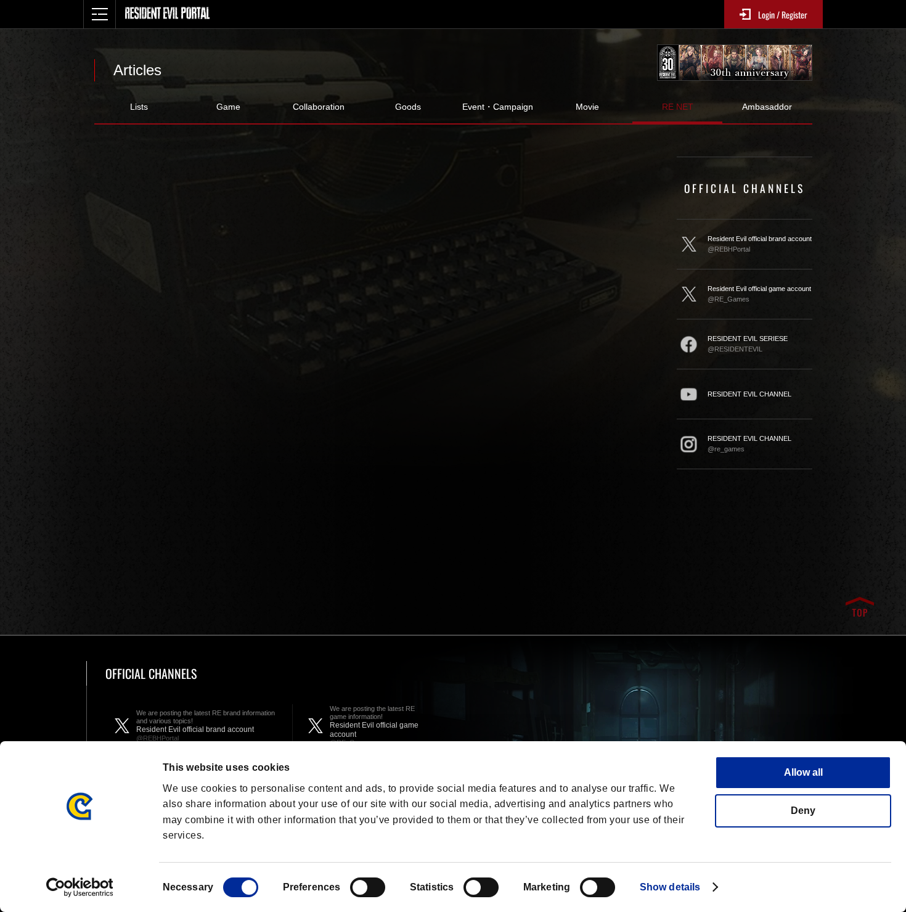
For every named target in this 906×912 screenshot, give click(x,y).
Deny (803, 810)
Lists (139, 107)
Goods (408, 107)
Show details (670, 887)
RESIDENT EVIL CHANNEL (749, 394)
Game (228, 107)
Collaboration (319, 107)
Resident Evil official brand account (760, 244)
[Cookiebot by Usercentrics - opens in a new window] (80, 887)
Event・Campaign (497, 107)
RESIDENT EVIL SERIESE (748, 344)
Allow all (803, 772)
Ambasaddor (767, 107)
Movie (587, 107)
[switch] (367, 887)
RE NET (677, 107)
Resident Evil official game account (759, 294)
